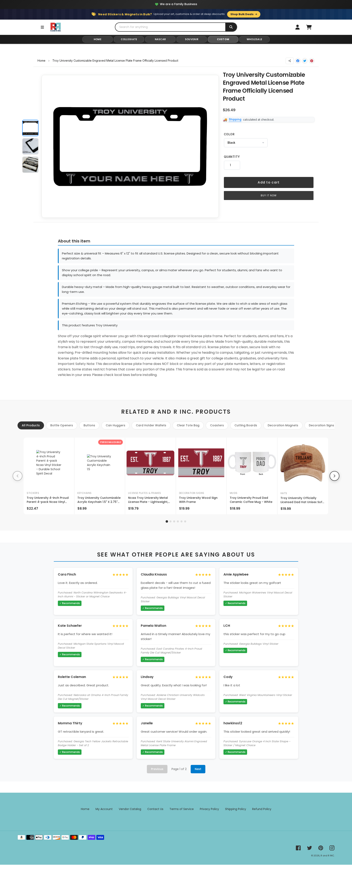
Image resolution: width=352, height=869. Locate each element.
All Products (31, 425)
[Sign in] (297, 27)
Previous (157, 769)
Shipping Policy (235, 809)
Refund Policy (261, 809)
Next (198, 769)
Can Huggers (115, 425)
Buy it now (269, 195)
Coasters (217, 425)
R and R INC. (327, 855)
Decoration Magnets (283, 425)
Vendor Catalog (130, 809)
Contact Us (155, 809)
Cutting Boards (245, 425)
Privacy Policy (209, 809)
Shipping (235, 119)
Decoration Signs (321, 425)
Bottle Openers (61, 425)
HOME (97, 39)
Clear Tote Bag (188, 425)
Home (41, 60)
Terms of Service (181, 809)
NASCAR (160, 39)
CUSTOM (223, 39)
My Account (104, 809)
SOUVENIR (191, 39)
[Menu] (42, 27)
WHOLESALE (254, 39)
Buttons (89, 425)
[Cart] (309, 27)
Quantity (232, 156)
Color (229, 134)
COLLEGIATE (129, 39)
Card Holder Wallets (151, 425)
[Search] (231, 27)
